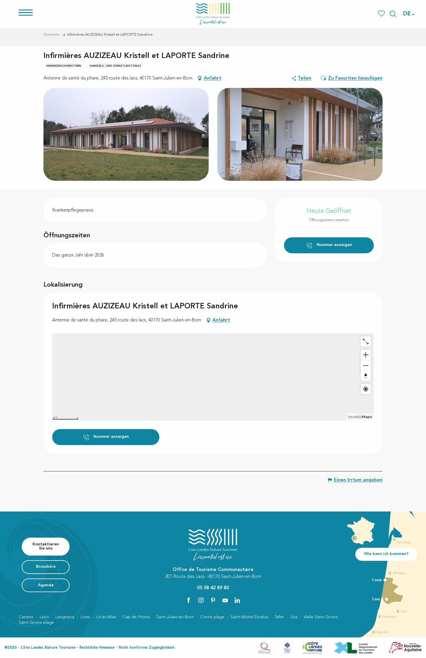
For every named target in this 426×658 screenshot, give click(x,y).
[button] (392, 13)
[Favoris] (382, 13)
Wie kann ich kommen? (386, 554)
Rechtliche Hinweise (96, 648)
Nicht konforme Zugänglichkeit (147, 648)
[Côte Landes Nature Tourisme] (213, 14)
